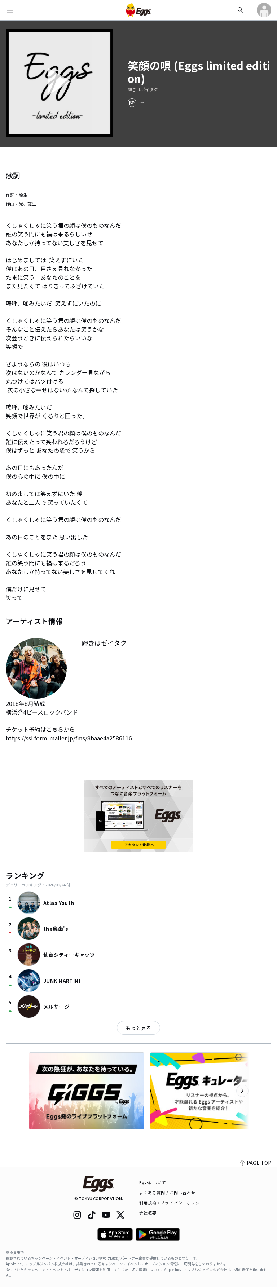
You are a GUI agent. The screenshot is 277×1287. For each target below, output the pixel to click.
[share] (132, 102)
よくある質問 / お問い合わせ (167, 1192)
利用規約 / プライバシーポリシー (172, 1203)
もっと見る (138, 1027)
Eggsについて (153, 1182)
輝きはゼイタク (143, 89)
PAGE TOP (259, 1162)
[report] (142, 102)
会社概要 (148, 1213)
